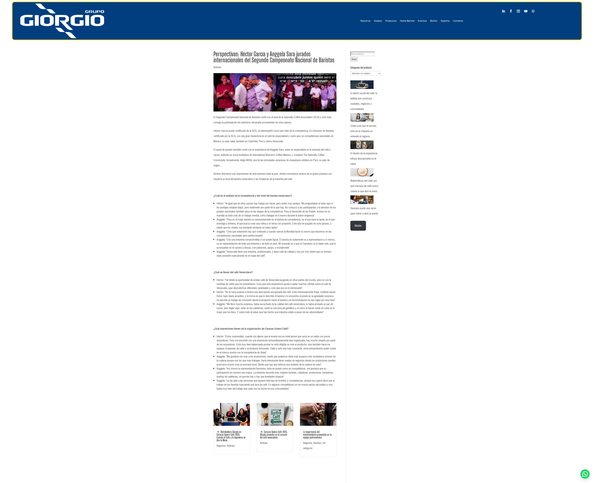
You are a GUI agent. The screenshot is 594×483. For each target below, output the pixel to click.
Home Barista (407, 20)
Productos (391, 20)
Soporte (445, 20)
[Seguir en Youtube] (526, 11)
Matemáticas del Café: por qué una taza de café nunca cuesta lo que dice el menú (364, 186)
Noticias (217, 67)
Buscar (354, 59)
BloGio (433, 20)
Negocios (221, 445)
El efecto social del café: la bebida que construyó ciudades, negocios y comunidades (363, 101)
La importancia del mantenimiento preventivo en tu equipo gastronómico (317, 434)
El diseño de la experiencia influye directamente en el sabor (363, 159)
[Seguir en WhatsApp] (533, 11)
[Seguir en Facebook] (511, 11)
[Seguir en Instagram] (518, 11)
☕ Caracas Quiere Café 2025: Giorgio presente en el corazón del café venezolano (273, 434)
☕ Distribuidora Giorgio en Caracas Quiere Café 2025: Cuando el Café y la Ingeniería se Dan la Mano (231, 436)
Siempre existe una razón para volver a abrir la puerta (364, 211)
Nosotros (365, 20)
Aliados (378, 20)
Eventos (422, 20)
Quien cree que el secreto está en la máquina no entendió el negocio (363, 131)
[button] (585, 474)
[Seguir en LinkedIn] (503, 11)
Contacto (458, 20)
